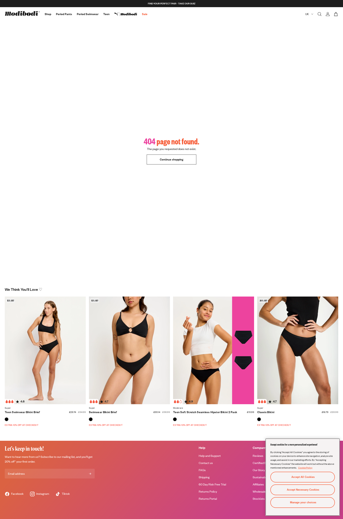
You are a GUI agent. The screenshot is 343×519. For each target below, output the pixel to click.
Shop (48, 14)
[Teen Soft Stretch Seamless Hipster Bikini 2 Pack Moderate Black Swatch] (175, 419)
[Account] (327, 14)
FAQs (202, 470)
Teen (106, 14)
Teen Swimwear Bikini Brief (22, 412)
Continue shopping (171, 159)
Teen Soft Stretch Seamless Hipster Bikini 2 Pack (205, 412)
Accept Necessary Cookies (303, 489)
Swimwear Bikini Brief (103, 412)
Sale (144, 14)
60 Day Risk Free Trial (212, 484)
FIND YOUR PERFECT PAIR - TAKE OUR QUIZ (171, 3)
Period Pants (64, 14)
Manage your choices (303, 502)
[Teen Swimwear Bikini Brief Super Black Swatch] (6, 419)
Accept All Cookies (303, 477)
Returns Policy (208, 491)
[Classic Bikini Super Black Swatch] (259, 419)
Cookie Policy (305, 467)
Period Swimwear (87, 14)
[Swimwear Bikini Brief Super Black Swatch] (90, 419)
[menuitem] (128, 14)
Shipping (204, 477)
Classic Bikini (265, 412)
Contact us (206, 463)
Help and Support (210, 456)
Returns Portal (208, 499)
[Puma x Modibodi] (128, 14)
